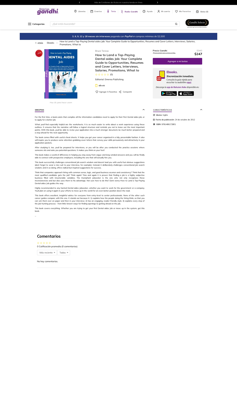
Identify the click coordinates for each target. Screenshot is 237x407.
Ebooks (50, 42)
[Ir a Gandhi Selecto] (197, 28)
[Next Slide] (157, 2)
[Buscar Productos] (176, 24)
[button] (60, 74)
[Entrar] (165, 11)
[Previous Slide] (79, 2)
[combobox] (115, 24)
